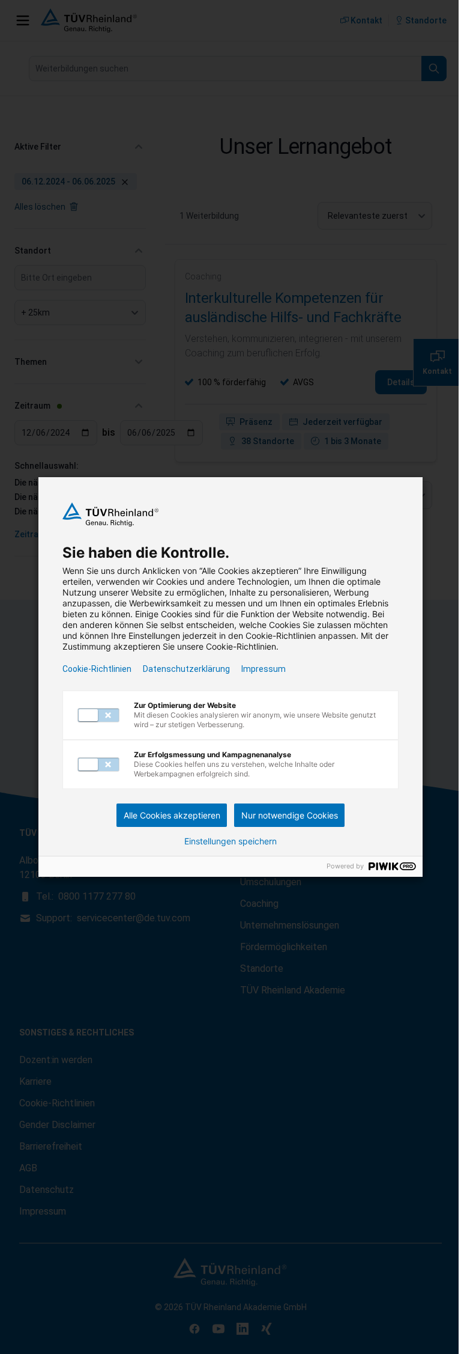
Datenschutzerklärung (186, 669)
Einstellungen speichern (230, 841)
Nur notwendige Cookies (289, 815)
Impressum (263, 669)
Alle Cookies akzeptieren (172, 815)
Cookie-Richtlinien (96, 669)
